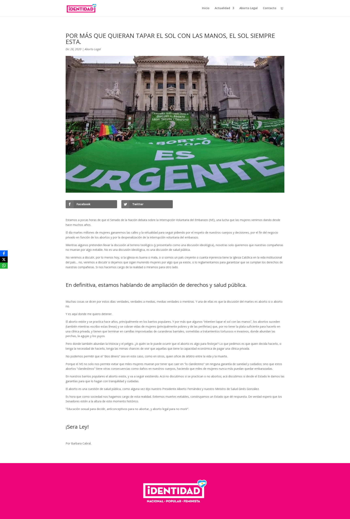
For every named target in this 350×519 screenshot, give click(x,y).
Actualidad (222, 8)
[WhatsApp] (4, 266)
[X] (4, 259)
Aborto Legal (248, 8)
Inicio (205, 8)
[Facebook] (4, 253)
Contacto (269, 8)
